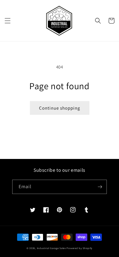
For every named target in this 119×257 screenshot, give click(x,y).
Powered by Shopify (79, 248)
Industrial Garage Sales (51, 248)
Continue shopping (59, 108)
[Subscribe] (99, 187)
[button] (7, 20)
